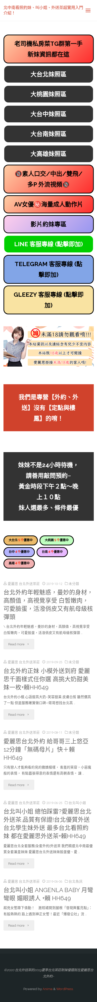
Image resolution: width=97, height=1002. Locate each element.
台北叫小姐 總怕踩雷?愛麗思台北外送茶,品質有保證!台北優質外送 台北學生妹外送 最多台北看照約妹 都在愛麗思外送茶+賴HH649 (47, 824)
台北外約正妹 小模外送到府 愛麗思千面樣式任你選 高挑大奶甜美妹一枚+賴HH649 (46, 679)
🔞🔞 (49, 179)
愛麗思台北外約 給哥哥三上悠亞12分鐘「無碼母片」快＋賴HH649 (46, 749)
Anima (47, 989)
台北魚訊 (76, 881)
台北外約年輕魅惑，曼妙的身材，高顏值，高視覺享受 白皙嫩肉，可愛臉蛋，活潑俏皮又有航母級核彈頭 (48, 604)
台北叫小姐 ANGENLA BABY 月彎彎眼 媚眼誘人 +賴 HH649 (48, 894)
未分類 (74, 584)
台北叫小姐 (77, 803)
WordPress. (65, 989)
